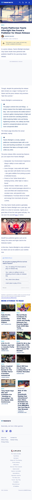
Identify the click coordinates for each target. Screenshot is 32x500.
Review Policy (14, 439)
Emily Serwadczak (6, 324)
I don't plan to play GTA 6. (13, 283)
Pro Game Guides (16, 453)
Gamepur (16, 458)
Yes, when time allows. (13, 279)
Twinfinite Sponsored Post (22, 412)
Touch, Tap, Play (16, 479)
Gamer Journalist (16, 471)
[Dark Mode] (23, 2)
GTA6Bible (16, 486)
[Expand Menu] (26, 2)
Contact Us (13, 437)
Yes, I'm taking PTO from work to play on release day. (16, 267)
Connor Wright (5, 377)
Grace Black (20, 329)
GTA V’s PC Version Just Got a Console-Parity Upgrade (7, 346)
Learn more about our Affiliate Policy (9, 297)
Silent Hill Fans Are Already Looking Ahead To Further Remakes (23, 369)
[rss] (2, 431)
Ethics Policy (4, 439)
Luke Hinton (4, 403)
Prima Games (16, 462)
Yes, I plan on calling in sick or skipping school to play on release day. (16, 274)
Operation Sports (16, 475)
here (16, 215)
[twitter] (6, 431)
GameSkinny (16, 473)
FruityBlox (16, 482)
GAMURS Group (27, 490)
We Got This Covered (16, 466)
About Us (3, 437)
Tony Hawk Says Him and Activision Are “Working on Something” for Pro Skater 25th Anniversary (7, 396)
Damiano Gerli (5, 350)
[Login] (29, 2)
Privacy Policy (5, 442)
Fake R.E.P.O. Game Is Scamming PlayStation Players (6, 318)
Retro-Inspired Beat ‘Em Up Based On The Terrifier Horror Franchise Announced (7, 370)
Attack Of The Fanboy (16, 460)
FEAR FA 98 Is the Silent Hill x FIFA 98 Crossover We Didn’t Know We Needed (23, 347)
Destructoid (16, 469)
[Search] (19, 2)
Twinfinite (16, 456)
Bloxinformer (16, 484)
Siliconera (16, 464)
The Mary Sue (16, 477)
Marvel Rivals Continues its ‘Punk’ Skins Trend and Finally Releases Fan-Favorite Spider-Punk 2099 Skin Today (23, 321)
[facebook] (10, 431)
